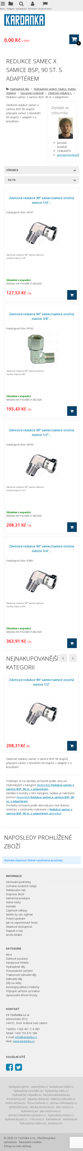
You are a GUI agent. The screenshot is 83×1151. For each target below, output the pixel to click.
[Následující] (73, 658)
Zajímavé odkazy (16, 910)
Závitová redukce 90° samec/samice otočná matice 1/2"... (41, 432)
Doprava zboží (15, 894)
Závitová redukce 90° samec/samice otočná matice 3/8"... (41, 316)
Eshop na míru (13, 1146)
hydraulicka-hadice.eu (33, 1123)
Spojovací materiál (32, 93)
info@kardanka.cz (26, 1037)
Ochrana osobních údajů (21, 886)
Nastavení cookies (30, 1142)
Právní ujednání (15, 918)
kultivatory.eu (29, 1111)
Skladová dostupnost (19, 926)
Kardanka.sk (53, 1119)
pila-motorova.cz (50, 1111)
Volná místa (13, 902)
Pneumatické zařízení (19, 971)
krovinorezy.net (16, 1099)
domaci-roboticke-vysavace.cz (27, 1115)
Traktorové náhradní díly (21, 975)
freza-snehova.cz (37, 1103)
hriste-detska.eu (15, 1103)
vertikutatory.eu (18, 1107)
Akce (9, 954)
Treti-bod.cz (36, 1119)
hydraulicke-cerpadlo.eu (27, 1095)
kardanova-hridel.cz (61, 1086)
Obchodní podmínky (18, 882)
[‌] (9, 1066)
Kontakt (11, 906)
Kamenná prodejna (18, 898)
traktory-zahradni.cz (63, 1099)
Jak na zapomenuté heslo (22, 922)
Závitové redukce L (60, 93)
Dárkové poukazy (17, 958)
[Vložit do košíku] (72, 295)
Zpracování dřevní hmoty (21, 995)
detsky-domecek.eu (42, 1107)
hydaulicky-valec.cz (57, 1091)
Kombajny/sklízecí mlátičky (22, 987)
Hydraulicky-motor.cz (61, 1115)
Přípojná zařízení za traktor (23, 991)
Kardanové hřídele (17, 962)
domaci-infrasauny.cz (63, 1103)
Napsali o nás (14, 931)
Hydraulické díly (19, 89)
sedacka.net (70, 1119)
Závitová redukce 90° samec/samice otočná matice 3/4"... (41, 548)
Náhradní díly (14, 979)
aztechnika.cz (39, 1086)
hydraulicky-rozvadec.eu (28, 1091)
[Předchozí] (63, 658)
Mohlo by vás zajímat (19, 914)
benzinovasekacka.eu (56, 1095)
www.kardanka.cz (24, 1041)
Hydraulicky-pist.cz (16, 1119)
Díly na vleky (13, 983)
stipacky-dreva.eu (38, 1099)
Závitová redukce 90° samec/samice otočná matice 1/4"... (41, 200)
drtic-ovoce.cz (64, 1107)
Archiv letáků (14, 935)
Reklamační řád (15, 890)
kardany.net (55, 1123)
